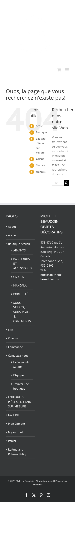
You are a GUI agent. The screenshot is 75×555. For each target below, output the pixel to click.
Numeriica (37, 484)
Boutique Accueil (19, 244)
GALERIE (14, 415)
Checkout (14, 338)
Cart (10, 330)
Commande (15, 347)
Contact (40, 165)
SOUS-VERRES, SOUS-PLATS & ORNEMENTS (22, 312)
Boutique (41, 132)
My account (15, 432)
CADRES (18, 277)
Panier (12, 441)
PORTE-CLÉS (21, 294)
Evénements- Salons (21, 364)
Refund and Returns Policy (17, 451)
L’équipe (18, 375)
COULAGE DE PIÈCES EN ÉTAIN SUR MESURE (19, 401)
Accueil (40, 126)
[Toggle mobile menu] (67, 70)
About (12, 226)
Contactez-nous (18, 355)
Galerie (40, 159)
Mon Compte (16, 423)
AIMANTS (19, 250)
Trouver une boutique (21, 386)
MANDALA (20, 285)
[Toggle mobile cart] (59, 70)
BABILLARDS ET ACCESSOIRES (22, 263)
